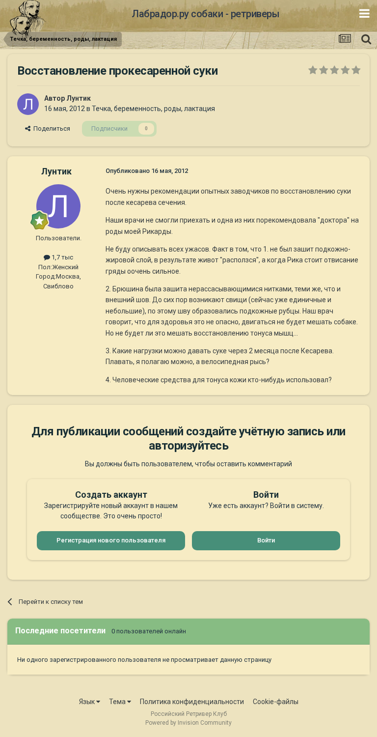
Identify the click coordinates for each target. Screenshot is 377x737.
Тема (118, 702)
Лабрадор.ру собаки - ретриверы (205, 14)
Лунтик (78, 98)
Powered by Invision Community (188, 722)
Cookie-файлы (275, 702)
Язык (87, 702)
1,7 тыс (61, 257)
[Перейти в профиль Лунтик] (28, 104)
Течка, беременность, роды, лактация (153, 109)
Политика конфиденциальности (192, 702)
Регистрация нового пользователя (110, 540)
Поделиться (50, 128)
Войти (266, 540)
